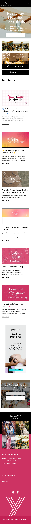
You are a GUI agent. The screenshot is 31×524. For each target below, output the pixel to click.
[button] (28, 3)
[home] (5, 3)
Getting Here (5, 481)
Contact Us (4, 484)
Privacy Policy (5, 479)
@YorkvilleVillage (15, 418)
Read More (5, 124)
